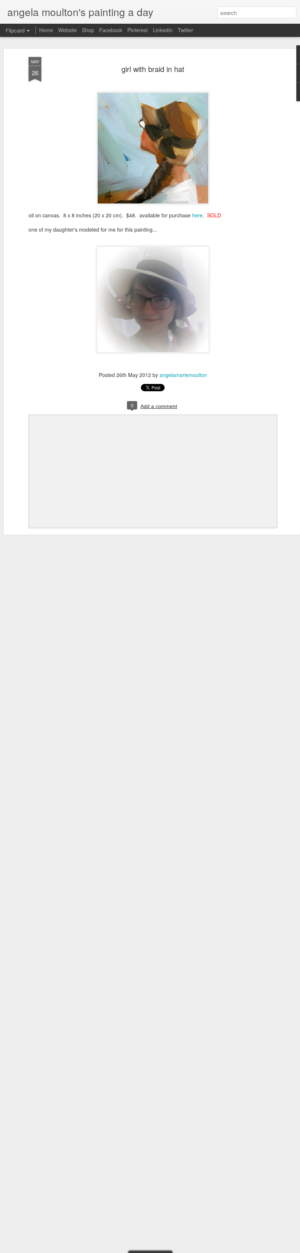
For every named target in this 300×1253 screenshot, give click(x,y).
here (197, 215)
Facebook (110, 30)
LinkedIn (163, 30)
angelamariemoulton (183, 374)
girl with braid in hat (152, 69)
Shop (88, 30)
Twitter (185, 30)
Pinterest (137, 30)
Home (46, 30)
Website (67, 30)
